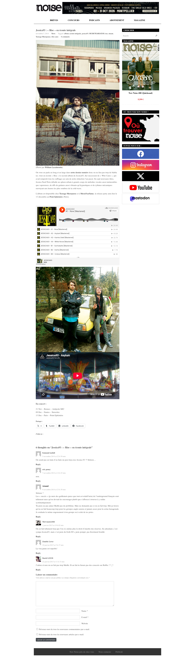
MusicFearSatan (87, 193)
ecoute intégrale (75, 33)
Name (83, 611)
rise (106, 33)
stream (111, 33)
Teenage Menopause (43, 36)
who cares (54, 36)
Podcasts (94, 20)
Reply (38, 464)
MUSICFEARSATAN (96, 33)
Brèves (54, 20)
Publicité (119, 651)
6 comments (65, 36)
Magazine (139, 20)
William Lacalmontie (53, 167)
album (66, 33)
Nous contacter (105, 651)
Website (84, 623)
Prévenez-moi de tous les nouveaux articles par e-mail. (61, 634)
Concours (73, 20)
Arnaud (45, 486)
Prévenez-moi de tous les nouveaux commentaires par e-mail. (64, 629)
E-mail (84, 617)
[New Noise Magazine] (49, 8)
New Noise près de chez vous (82, 651)
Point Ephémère (56, 196)
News (53, 33)
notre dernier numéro (79, 172)
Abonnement (117, 20)
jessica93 (85, 33)
